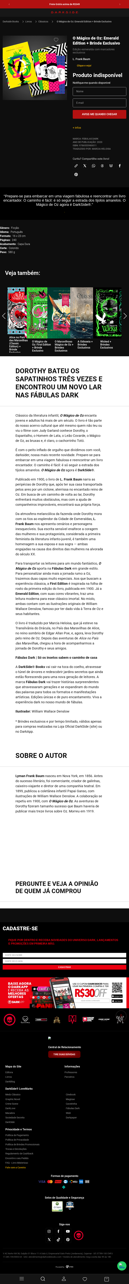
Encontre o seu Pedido (17, 1158)
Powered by (60, 1267)
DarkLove (10, 1108)
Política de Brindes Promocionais (22, 1144)
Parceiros (69, 1077)
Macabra (10, 1113)
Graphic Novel (12, 1099)
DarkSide (10, 1122)
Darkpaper (71, 1117)
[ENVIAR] (99, 114)
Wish (68, 1113)
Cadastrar (64, 967)
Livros (28, 21)
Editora (9, 1072)
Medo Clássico (12, 1094)
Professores (70, 1072)
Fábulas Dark (73, 1108)
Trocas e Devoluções (16, 1149)
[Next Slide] (120, 4)
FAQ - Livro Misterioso (16, 1162)
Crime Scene (11, 1103)
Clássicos (43, 21)
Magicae (70, 1099)
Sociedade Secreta (15, 1117)
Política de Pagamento (17, 1135)
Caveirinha (71, 1103)
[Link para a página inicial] (12, 21)
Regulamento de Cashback (19, 1153)
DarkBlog (10, 1081)
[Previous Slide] (9, 4)
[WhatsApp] (121, 1266)
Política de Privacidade (17, 1139)
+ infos (77, 127)
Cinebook (71, 1094)
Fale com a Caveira (15, 1167)
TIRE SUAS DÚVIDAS (64, 1054)
